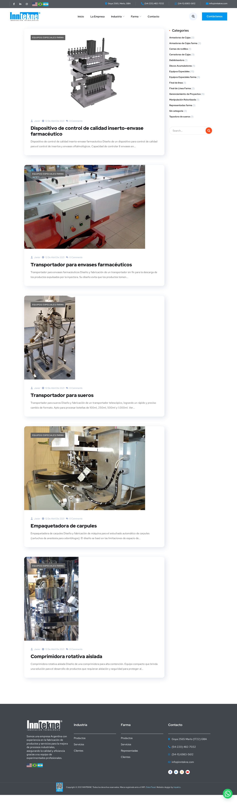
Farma (134, 16)
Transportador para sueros (62, 395)
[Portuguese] (40, 4)
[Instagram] (27, 4)
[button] (227, 793)
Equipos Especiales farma (48, 37)
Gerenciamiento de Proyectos (185, 94)
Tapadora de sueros (179, 116)
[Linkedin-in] (20, 4)
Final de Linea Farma (180, 88)
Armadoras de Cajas (180, 37)
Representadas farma (180, 105)
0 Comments (75, 120)
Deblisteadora (176, 60)
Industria (116, 16)
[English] (35, 4)
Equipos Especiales (179, 71)
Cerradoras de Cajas (180, 54)
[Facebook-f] (14, 4)
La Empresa (97, 16)
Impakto (177, 787)
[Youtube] (188, 772)
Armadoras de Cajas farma (183, 43)
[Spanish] (46, 4)
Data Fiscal (151, 787)
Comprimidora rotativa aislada (66, 656)
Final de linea (176, 82)
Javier (37, 120)
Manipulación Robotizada (182, 99)
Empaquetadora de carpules (64, 526)
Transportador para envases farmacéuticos (81, 264)
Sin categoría (176, 110)
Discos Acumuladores (180, 65)
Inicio (81, 16)
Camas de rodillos (178, 48)
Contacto (153, 16)
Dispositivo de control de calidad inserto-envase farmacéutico (87, 131)
